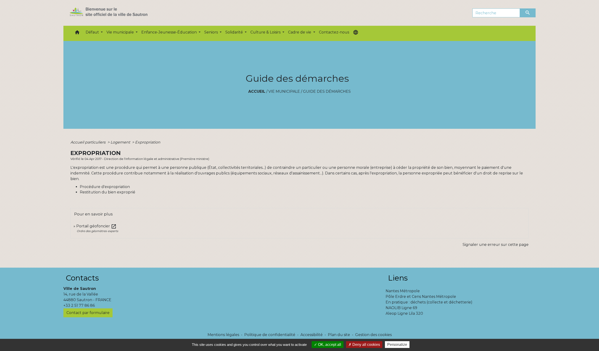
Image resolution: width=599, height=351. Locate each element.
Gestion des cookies (373, 335)
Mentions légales (223, 335)
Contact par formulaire (88, 312)
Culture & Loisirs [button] (265, 32)
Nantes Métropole (403, 291)
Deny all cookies (365, 345)
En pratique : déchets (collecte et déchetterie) (429, 302)
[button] (77, 33)
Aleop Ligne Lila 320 (404, 313)
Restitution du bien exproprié (107, 192)
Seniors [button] (211, 32)
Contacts (82, 277)
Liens (398, 277)
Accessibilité (311, 335)
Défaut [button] (93, 32)
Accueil (256, 91)
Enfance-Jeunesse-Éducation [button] (169, 32)
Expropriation (147, 142)
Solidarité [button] (234, 32)
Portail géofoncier (96, 226)
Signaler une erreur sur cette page (496, 244)
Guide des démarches (327, 91)
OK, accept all (329, 345)
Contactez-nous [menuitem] (334, 32)
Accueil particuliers (88, 142)
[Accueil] (116, 12)
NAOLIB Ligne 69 (401, 308)
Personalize (397, 345)
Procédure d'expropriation (105, 187)
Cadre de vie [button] (300, 32)
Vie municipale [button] (120, 32)
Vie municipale (284, 91)
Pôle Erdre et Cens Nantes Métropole (421, 296)
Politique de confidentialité (269, 335)
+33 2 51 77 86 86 (79, 305)
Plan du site (339, 335)
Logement (120, 142)
